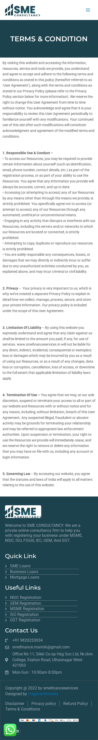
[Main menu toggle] (88, 10)
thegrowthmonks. (43, 693)
